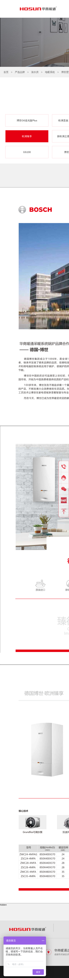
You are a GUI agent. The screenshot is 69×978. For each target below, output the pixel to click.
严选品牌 (20, 72)
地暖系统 (50, 72)
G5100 (27, 152)
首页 (6, 72)
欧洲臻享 (27, 136)
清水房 (35, 72)
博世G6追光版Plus (27, 120)
